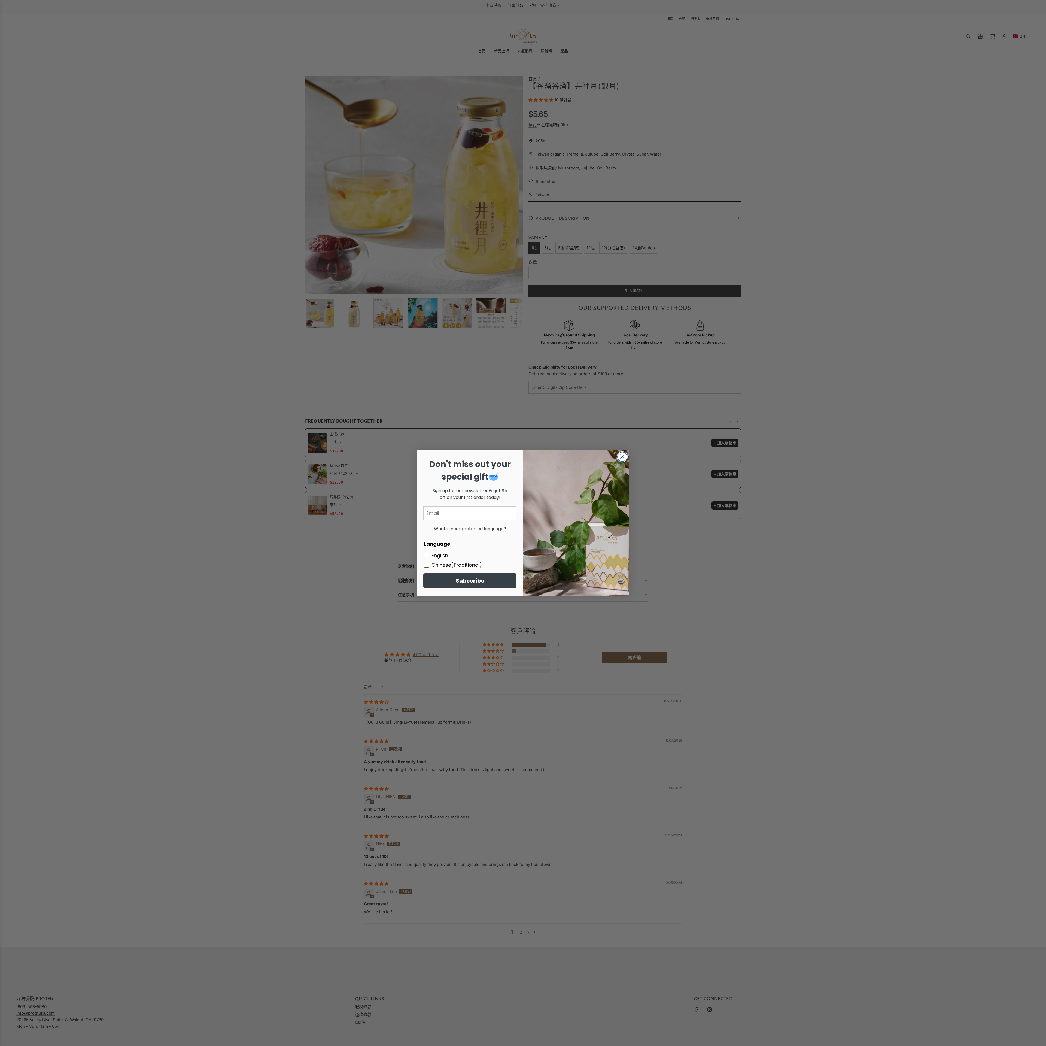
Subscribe (470, 580)
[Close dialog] (622, 457)
